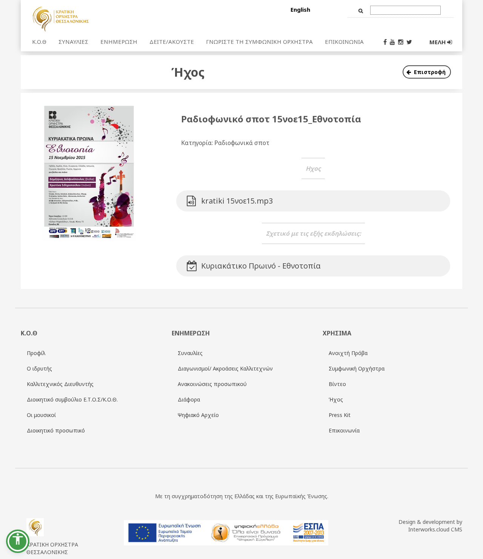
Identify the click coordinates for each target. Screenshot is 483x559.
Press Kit (340, 414)
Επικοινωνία (344, 430)
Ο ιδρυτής (39, 368)
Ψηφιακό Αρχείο (198, 414)
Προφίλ (36, 353)
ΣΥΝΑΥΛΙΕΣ (73, 41)
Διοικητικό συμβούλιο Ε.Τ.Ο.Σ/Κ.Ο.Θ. (72, 399)
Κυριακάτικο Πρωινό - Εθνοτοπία (261, 266)
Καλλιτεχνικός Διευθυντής (60, 384)
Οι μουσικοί (41, 414)
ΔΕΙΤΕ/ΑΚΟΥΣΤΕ (171, 41)
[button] (18, 541)
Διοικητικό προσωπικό (56, 430)
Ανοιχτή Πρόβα (348, 353)
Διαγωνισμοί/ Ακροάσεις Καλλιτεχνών (225, 368)
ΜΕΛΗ (438, 42)
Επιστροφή (430, 72)
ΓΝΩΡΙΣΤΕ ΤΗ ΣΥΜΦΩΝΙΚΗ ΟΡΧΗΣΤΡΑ (259, 41)
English (300, 9)
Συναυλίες (190, 353)
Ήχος (336, 399)
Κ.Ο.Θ (39, 41)
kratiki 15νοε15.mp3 (237, 201)
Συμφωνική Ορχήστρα (357, 368)
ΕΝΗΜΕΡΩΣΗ (118, 41)
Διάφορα (189, 399)
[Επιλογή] (106, 18)
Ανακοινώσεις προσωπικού (212, 384)
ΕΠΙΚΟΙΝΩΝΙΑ (344, 41)
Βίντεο (337, 384)
